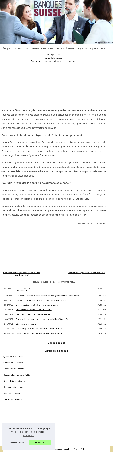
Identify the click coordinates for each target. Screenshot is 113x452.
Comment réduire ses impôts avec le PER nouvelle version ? (21, 273)
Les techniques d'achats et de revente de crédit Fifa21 (39, 328)
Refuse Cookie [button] (17, 443)
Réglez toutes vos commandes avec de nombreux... (53, 61)
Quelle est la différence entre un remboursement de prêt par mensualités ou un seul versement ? (52, 290)
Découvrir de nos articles (62, 449)
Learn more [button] (28, 435)
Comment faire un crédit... (14, 387)
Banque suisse (54, 54)
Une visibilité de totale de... (15, 381)
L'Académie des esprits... (14, 369)
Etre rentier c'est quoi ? (26, 324)
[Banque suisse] (56, 22)
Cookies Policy (80, 449)
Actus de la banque (53, 58)
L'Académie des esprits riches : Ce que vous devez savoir (41, 300)
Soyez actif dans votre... (13, 393)
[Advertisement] (53, 83)
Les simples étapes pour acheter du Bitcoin (86, 272)
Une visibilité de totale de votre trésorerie (34, 310)
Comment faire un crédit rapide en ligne (33, 314)
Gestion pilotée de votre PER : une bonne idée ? (37, 305)
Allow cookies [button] (40, 443)
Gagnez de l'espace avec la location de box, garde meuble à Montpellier (47, 295)
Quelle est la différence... (14, 356)
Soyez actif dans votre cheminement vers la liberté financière (42, 319)
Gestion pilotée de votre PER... (16, 375)
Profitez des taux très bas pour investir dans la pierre (39, 333)
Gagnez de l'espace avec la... (16, 363)
